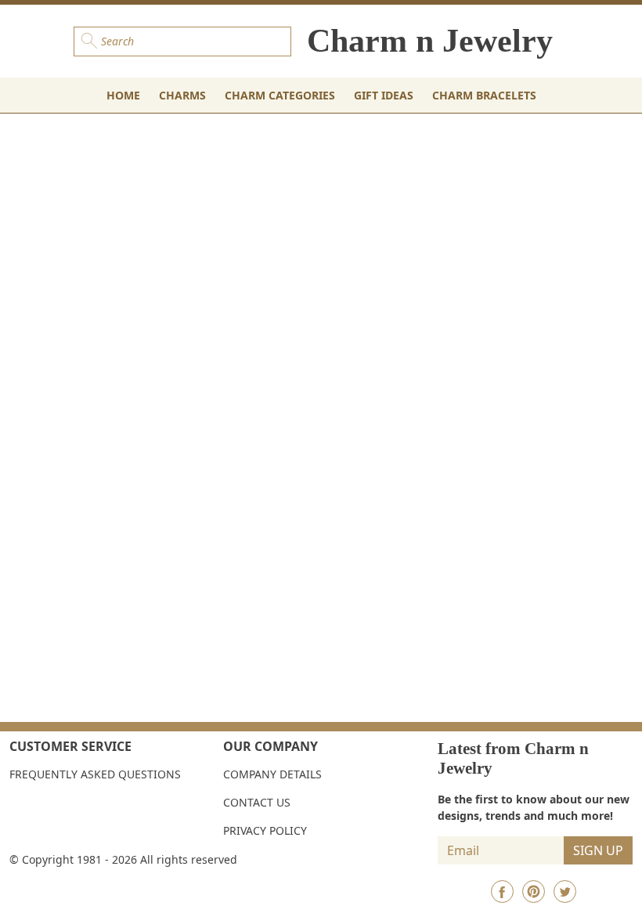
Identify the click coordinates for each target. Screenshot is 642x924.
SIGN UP (598, 850)
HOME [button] (123, 95)
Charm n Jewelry (430, 41)
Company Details (272, 774)
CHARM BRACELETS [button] (484, 95)
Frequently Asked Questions (95, 774)
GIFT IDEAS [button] (383, 95)
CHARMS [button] (182, 95)
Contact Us (256, 802)
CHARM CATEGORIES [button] (280, 95)
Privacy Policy (265, 830)
